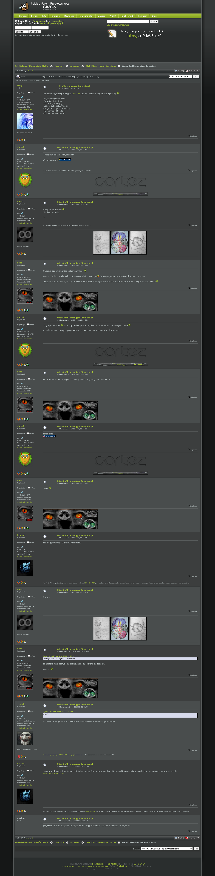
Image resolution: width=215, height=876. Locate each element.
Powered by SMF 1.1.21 (71, 866)
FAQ (44, 16)
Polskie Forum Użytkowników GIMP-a (31, 66)
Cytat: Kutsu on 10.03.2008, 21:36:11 (58, 712)
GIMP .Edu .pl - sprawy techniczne (101, 66)
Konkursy (142, 16)
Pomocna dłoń (86, 16)
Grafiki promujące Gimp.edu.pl (74, 86)
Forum (34, 16)
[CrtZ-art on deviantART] (27, 195)
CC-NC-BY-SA (90, 583)
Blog (154, 16)
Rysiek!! (21, 535)
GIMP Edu (75, 93)
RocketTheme (123, 866)
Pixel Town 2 (127, 16)
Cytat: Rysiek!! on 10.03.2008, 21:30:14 (58, 656)
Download (69, 16)
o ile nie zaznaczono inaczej (104, 863)
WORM (113, 16)
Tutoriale (55, 16)
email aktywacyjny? (51, 23)
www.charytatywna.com (53, 773)
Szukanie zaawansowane (118, 25)
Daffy (20, 85)
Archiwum (74, 66)
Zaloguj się (39, 21)
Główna (22, 16)
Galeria (101, 16)
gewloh (21, 704)
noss (19, 262)
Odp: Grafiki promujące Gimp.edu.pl (75, 147)
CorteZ (20, 147)
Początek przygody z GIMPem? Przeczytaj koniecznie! (62, 755)
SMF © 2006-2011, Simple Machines (95, 866)
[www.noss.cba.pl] (27, 311)
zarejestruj (57, 21)
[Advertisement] (74, 53)
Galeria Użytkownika (24, 109)
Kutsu (20, 201)
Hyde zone (59, 66)
